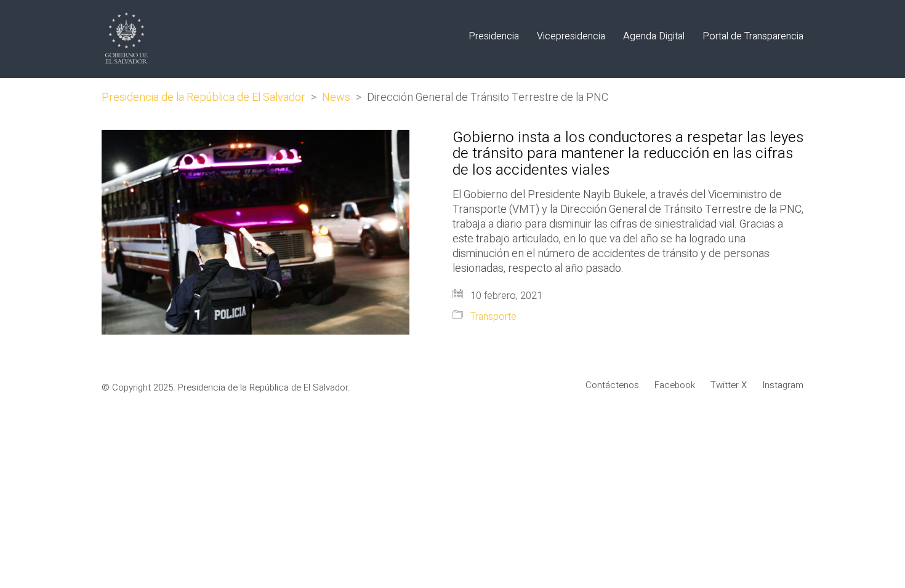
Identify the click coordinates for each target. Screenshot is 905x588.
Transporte (493, 317)
